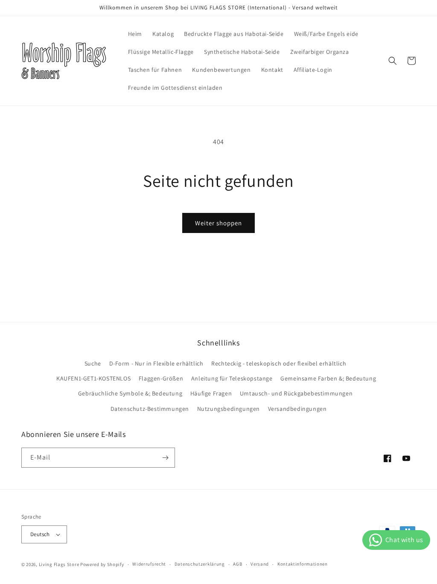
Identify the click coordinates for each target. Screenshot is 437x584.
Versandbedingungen (297, 409)
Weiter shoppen (218, 223)
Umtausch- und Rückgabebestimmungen (296, 393)
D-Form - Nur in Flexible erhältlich (156, 363)
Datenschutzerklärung (200, 564)
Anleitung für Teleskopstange (232, 378)
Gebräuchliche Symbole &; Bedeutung (130, 393)
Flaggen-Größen (161, 378)
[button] (392, 60)
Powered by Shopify (102, 564)
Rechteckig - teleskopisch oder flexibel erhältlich (278, 363)
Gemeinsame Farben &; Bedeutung (328, 378)
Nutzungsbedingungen (228, 409)
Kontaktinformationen (302, 564)
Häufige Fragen (211, 393)
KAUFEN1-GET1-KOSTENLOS (93, 378)
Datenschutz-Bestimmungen (150, 409)
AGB (237, 564)
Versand (260, 564)
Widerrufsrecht (149, 564)
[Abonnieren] (165, 458)
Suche (92, 363)
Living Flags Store (59, 564)
